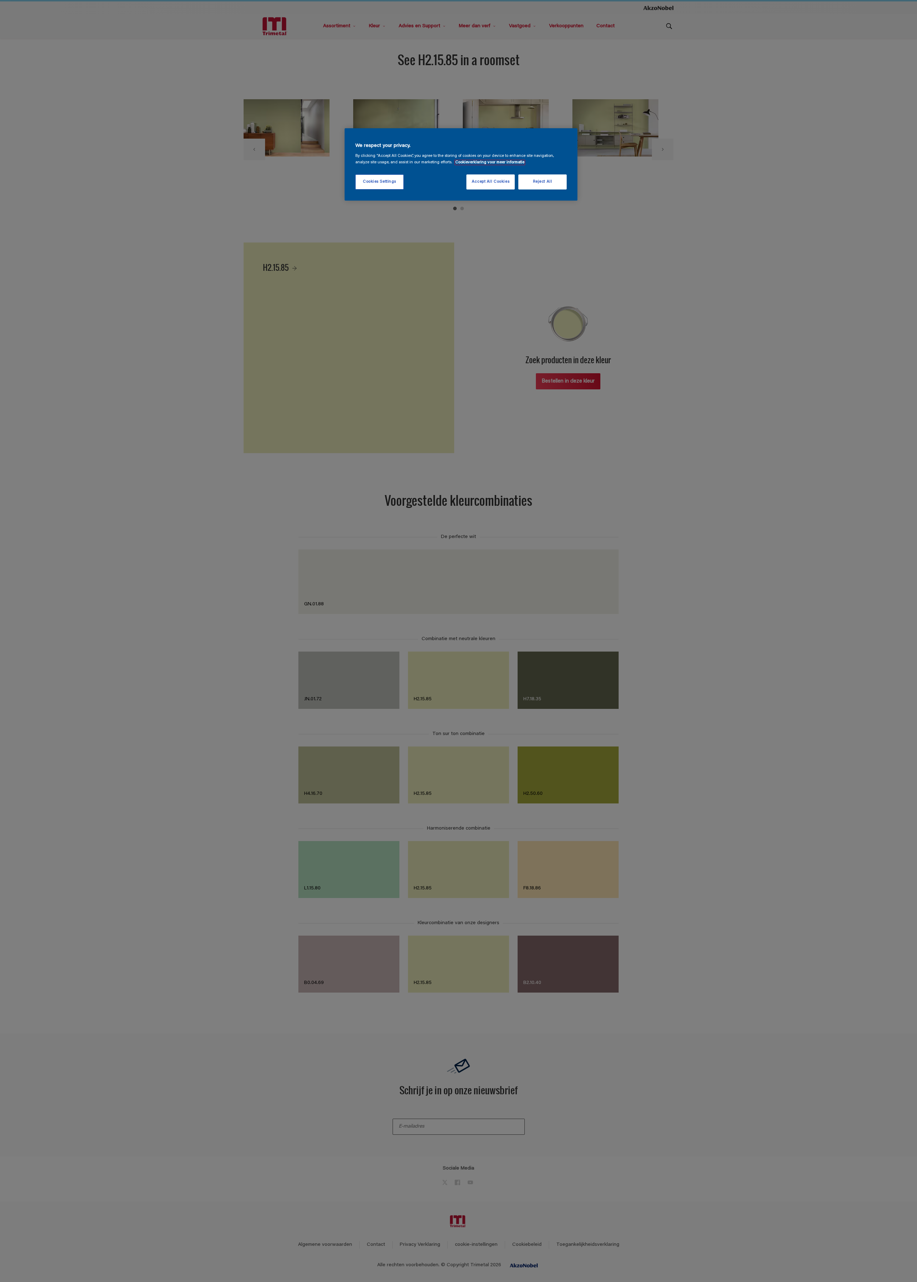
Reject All (542, 182)
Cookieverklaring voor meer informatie (489, 162)
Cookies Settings (379, 182)
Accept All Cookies (490, 182)
